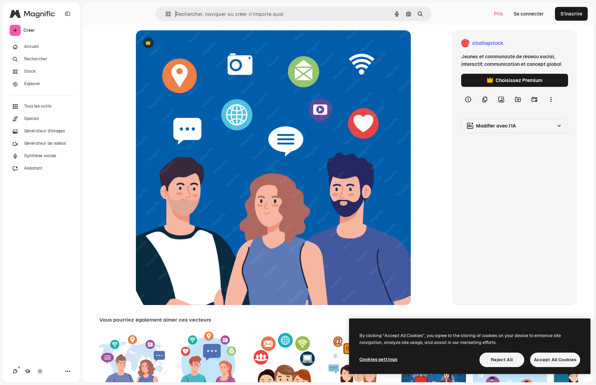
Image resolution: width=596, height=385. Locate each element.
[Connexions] (15, 371)
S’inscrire (571, 14)
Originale (181, 43)
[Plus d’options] (551, 99)
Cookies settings (378, 359)
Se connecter (529, 14)
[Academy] (27, 371)
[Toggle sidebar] (67, 13)
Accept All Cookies (555, 360)
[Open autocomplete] (165, 14)
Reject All (502, 360)
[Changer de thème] (40, 371)
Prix (498, 14)
